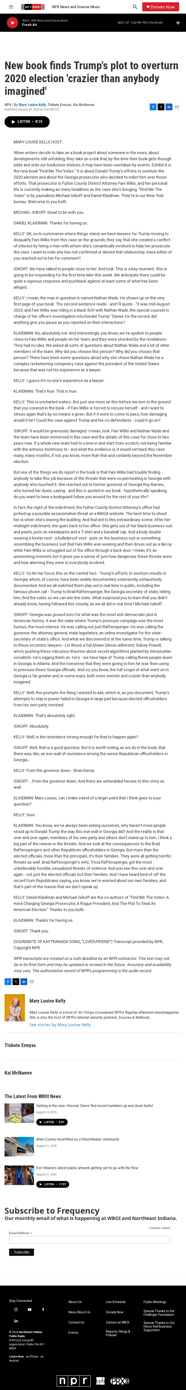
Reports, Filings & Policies (118, 1333)
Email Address (20, 1233)
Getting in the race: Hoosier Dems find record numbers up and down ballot (94, 1106)
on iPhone (32, 1356)
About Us (75, 1302)
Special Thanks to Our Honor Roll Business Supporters (159, 1326)
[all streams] (179, 23)
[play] (12, 22)
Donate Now (163, 7)
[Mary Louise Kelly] (15, 1007)
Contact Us (76, 1322)
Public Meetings (155, 1302)
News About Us (79, 1312)
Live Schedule (116, 1302)
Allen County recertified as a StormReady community (77, 1139)
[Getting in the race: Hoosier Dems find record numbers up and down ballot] (19, 1113)
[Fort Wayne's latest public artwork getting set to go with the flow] (19, 1175)
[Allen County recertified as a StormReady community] (19, 1146)
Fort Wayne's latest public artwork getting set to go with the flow (87, 1168)
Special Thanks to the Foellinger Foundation (159, 1312)
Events (73, 1332)
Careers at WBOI (117, 1322)
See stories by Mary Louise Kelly (60, 1024)
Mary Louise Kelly (32, 104)
